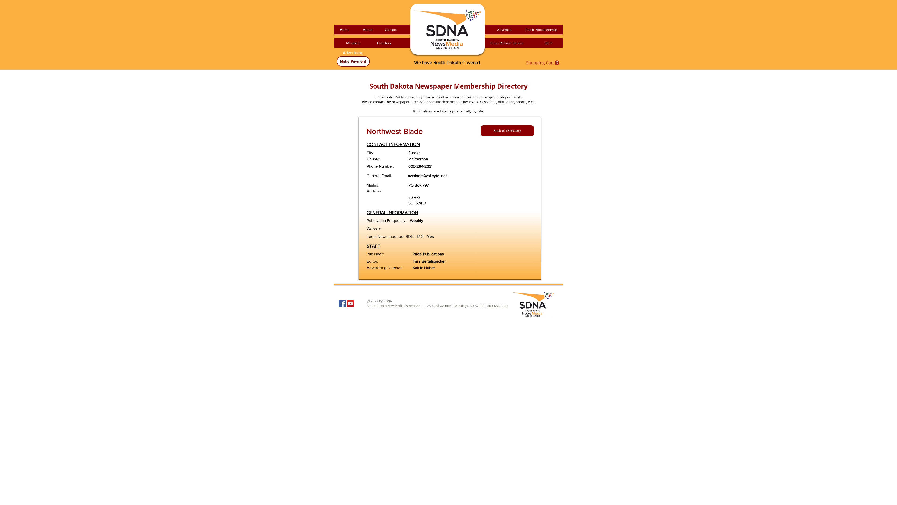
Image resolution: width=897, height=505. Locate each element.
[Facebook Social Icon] (342, 303)
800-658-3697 (497, 306)
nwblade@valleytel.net (427, 175)
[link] (542, 62)
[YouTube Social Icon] (350, 303)
